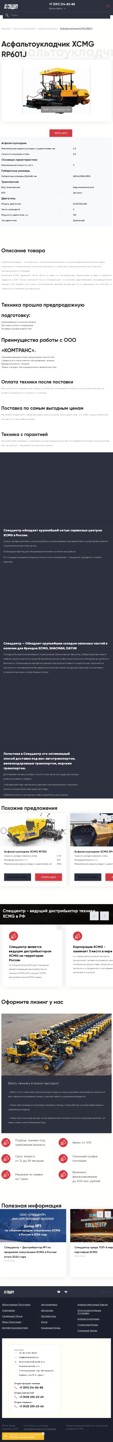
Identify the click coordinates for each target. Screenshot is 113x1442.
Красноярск (56, 8)
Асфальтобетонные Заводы (92, 1304)
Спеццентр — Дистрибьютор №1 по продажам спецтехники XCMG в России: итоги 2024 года (30, 1252)
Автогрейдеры (49, 1304)
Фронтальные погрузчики (16, 1304)
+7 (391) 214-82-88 (62, 4)
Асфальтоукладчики (88, 1319)
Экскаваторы (48, 1316)
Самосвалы (8, 1310)
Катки (44, 1322)
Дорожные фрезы (87, 1330)
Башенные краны (50, 1327)
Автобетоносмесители (15, 1327)
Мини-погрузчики (11, 1322)
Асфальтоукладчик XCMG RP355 (25, 851)
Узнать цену (60, 133)
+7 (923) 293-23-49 (31, 1397)
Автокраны (47, 1310)
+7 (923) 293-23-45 (31, 1406)
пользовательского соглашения (40, 1429)
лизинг (17, 877)
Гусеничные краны (87, 1324)
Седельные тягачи (12, 1316)
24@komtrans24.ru (28, 1357)
